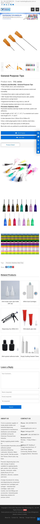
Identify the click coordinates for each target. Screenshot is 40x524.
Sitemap (21, 517)
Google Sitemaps (30, 517)
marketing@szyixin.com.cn (28, 1)
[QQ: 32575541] (38, 151)
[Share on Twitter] (8, 267)
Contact (7, 3)
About (2, 3)
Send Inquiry (21, 133)
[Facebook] (2, 5)
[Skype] (11, 5)
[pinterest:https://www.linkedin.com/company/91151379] (38, 133)
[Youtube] (13, 5)
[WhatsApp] (9, 5)
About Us (7, 517)
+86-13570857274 (8, 1)
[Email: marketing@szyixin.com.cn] (38, 148)
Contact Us (15, 517)
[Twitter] (4, 5)
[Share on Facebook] (6, 267)
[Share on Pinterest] (13, 267)
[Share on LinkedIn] (11, 267)
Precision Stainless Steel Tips (14, 263)
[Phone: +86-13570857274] (38, 136)
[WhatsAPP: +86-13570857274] (38, 144)
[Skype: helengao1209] (38, 140)
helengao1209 (29, 431)
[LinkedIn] (6, 5)
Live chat (21, 137)
